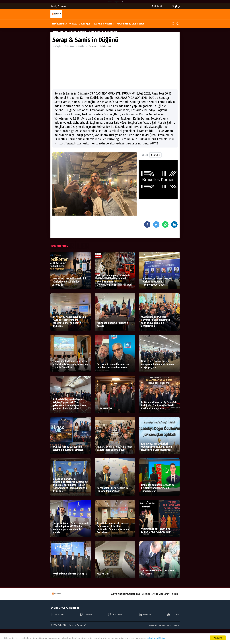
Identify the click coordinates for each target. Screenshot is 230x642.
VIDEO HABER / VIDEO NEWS (130, 23)
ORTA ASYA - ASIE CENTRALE (103, 32)
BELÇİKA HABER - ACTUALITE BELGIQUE (71, 23)
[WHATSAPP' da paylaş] (165, 224)
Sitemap (146, 593)
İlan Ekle (175, 625)
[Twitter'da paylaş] (156, 224)
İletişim (174, 593)
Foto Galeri (70, 46)
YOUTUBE (176, 614)
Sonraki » (155, 155)
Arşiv (167, 593)
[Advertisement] (115, 68)
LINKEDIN (147, 614)
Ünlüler (81, 46)
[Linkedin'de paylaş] (174, 224)
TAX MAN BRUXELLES (103, 23)
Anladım (218, 637)
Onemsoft (81, 625)
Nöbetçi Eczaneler (58, 6)
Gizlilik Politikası (126, 593)
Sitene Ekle (157, 593)
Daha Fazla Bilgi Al (156, 637)
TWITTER (88, 614)
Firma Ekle (166, 625)
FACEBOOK (59, 614)
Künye (113, 593)
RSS (138, 593)
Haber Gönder (155, 625)
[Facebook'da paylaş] (147, 224)
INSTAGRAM (117, 614)
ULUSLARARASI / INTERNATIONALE (69, 32)
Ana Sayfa (56, 46)
